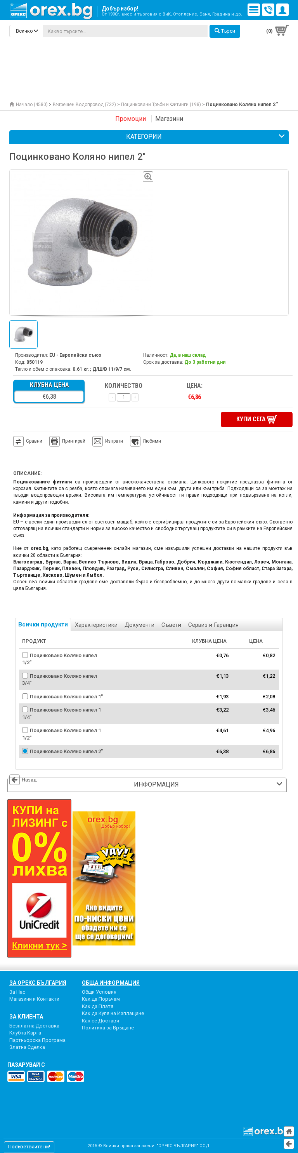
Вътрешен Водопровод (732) (84, 104)
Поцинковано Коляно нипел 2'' (66, 751)
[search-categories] (26, 31)
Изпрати (114, 441)
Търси (228, 31)
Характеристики (96, 624)
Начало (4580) (32, 104)
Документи (139, 624)
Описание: (27, 473)
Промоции (130, 118)
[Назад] (289, 1144)
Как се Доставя (100, 1021)
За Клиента (26, 1016)
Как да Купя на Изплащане (113, 1013)
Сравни (34, 441)
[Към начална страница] (289, 1131)
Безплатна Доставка (34, 1026)
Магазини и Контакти (34, 999)
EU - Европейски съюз (75, 355)
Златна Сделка (27, 1047)
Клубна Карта (25, 1033)
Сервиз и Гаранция (213, 624)
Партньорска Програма (37, 1040)
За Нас (17, 992)
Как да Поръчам (101, 999)
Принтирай (73, 441)
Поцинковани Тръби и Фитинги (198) (161, 104)
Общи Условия (99, 992)
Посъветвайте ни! (29, 1147)
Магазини (169, 118)
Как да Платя (97, 1006)
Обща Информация (111, 983)
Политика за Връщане (108, 1028)
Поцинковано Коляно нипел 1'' (66, 696)
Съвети (171, 624)
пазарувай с (26, 1065)
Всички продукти (43, 624)
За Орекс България (37, 983)
